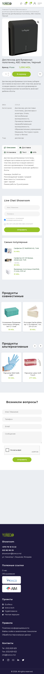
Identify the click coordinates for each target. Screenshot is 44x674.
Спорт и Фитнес (21, 134)
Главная (5, 9)
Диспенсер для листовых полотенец (24, 11)
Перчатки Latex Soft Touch (32, 374)
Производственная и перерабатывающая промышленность (23, 124)
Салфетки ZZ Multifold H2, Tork (26, 248)
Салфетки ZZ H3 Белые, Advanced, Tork (23, 259)
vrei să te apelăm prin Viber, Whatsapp (19, 224)
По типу (12, 9)
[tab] (10, 147)
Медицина (19, 132)
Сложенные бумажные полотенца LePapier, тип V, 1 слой (11, 324)
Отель (26, 113)
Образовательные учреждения (27, 129)
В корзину (21, 74)
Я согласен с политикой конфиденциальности (15, 219)
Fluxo (11, 67)
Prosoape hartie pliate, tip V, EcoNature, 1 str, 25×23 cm (33, 324)
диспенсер (19, 138)
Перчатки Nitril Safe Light (11, 374)
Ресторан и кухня (31, 132)
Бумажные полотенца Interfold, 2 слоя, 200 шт (26, 270)
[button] (35, 346)
